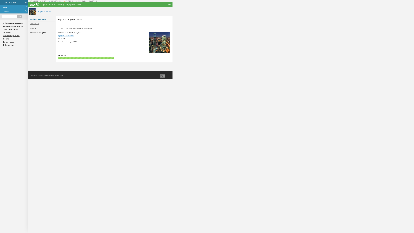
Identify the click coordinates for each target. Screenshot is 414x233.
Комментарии (93, 1)
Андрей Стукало (44, 11)
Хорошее (52, 5)
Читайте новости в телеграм (13, 26)
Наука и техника (56, 1)
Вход (169, 5)
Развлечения (69, 1)
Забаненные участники (11, 36)
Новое (79, 5)
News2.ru (34, 75)
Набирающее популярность (65, 5)
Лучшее (44, 5)
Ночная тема (9, 45)
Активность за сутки (38, 32)
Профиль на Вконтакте (66, 36)
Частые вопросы (9, 42)
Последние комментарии (13, 23)
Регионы (6, 11)
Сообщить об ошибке (10, 29)
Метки (5, 7)
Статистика (48, 75)
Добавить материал (10, 2)
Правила (6, 39)
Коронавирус (34, 1)
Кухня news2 (81, 1)
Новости (43, 1)
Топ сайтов (7, 33)
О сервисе (41, 75)
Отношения (34, 24)
